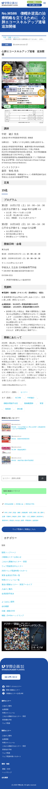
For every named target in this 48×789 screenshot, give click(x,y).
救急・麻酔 (16, 512)
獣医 (6, 45)
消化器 (11, 520)
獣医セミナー (6, 730)
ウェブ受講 (6, 723)
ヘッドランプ (7, 772)
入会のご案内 (7, 589)
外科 (5, 512)
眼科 (42, 512)
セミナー (24, 392)
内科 (10, 512)
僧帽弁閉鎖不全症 (11, 403)
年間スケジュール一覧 (11, 580)
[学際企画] (24, 3)
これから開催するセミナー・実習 (14, 716)
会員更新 (5, 709)
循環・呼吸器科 (26, 520)
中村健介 (30, 398)
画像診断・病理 (27, 512)
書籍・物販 (5, 764)
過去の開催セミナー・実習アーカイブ (17, 584)
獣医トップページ (9, 552)
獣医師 (8, 409)
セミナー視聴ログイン (34, 2)
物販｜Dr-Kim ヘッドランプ (13, 615)
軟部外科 (40, 516)
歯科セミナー (6, 701)
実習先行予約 (30, 504)
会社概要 (5, 606)
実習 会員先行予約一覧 (11, 575)
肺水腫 (20, 409)
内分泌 (17, 520)
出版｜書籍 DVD (8, 611)
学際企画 (20, 785)
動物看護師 (28, 403)
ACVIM (18, 398)
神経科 (14, 516)
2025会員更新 (8, 504)
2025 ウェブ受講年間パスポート (15, 571)
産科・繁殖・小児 (24, 516)
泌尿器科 (35, 520)
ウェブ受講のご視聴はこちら (24, 529)
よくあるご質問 (8, 602)
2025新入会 (19, 504)
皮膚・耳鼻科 (6, 516)
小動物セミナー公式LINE (14, 693)
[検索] (42, 478)
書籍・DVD (6, 769)
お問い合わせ (36, 5)
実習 (41, 403)
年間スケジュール (8, 713)
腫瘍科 (33, 516)
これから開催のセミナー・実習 (14, 562)
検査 (34, 512)
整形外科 (5, 520)
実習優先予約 (7, 720)
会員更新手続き (8, 594)
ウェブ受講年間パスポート (11, 756)
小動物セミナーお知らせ (11, 557)
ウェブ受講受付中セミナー (12, 566)
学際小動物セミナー (13, 690)
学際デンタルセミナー (13, 686)
